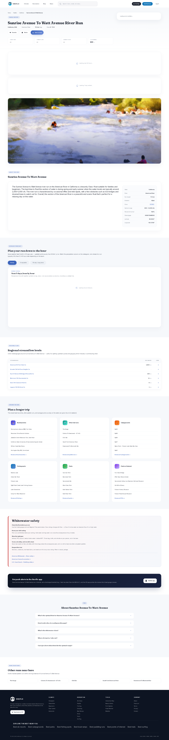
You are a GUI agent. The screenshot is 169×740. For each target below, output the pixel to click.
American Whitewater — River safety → (23, 556)
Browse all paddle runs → (70, 454)
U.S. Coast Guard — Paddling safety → (23, 562)
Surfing (79, 719)
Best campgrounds (36, 727)
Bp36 (116, 437)
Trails (78, 716)
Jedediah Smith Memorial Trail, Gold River (23, 437)
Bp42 (116, 450)
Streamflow (52, 703)
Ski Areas (79, 701)
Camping (79, 708)
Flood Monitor (109, 708)
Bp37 (116, 442)
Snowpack (51, 701)
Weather (107, 711)
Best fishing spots (64, 727)
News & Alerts (109, 703)
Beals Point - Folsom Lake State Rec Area (126, 446)
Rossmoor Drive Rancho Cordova (20, 433)
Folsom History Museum (122, 489)
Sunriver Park (66, 472)
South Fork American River (70, 442)
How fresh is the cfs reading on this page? (52, 623)
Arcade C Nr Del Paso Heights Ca (20, 369)
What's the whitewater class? (48, 630)
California (21, 12)
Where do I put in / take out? (47, 638)
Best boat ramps (80, 727)
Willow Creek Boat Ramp (17, 446)
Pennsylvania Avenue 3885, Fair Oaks (21, 429)
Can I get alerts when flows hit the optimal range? (55, 645)
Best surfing (143, 727)
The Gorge (65, 429)
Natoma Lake (14, 472)
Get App (137, 3)
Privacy (136, 708)
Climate (26, 3)
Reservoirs (51, 706)
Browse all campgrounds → (122, 454)
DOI (158, 736)
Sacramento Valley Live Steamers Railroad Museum (129, 481)
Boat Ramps (80, 711)
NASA (154, 736)
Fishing (79, 706)
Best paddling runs (97, 727)
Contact (136, 711)
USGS (144, 736)
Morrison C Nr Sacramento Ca (19, 378)
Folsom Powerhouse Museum (123, 493)
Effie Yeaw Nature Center (122, 477)
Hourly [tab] (12, 262)
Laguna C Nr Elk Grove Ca (17, 387)
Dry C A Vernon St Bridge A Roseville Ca (22, 373)
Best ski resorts (19, 727)
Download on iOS (18, 712)
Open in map (37, 32)
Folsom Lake (14, 481)
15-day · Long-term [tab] (38, 262)
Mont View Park (67, 485)
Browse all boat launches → (18, 454)
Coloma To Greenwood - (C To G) (71, 433)
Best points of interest (116, 727)
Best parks (50, 727)
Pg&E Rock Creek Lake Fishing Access (21, 485)
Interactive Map (109, 701)
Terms (135, 706)
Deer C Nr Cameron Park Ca (18, 382)
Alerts (26, 32)
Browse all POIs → (120, 498)
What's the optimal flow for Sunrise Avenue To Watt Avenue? (59, 615)
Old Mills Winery (119, 485)
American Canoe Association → (21, 559)
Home (9, 12)
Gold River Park (67, 493)
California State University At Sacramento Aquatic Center (26, 442)
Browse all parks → (68, 498)
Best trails (131, 727)
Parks (78, 713)
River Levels (52, 708)
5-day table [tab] (23, 262)
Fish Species (109, 706)
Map (44, 3)
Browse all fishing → (16, 498)
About (135, 701)
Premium (136, 703)
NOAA (147, 736)
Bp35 (116, 429)
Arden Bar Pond (15, 477)
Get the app (150, 581)
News (51, 3)
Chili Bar (65, 437)
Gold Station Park (67, 489)
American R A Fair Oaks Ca (18, 365)
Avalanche (51, 711)
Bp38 (116, 433)
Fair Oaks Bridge (119, 472)
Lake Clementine (15, 489)
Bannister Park (67, 477)
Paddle (15, 12)
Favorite (13, 32)
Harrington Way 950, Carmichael (20, 450)
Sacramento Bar (67, 481)
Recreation (36, 3)
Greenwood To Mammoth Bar (71, 446)
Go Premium (147, 3)
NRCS (151, 736)
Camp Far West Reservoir (18, 493)
